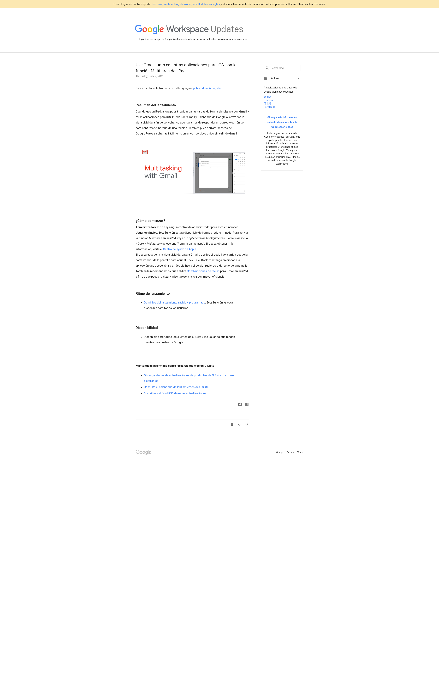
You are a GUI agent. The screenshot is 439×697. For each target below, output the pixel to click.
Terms (300, 452)
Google (280, 452)
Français (268, 100)
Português (269, 106)
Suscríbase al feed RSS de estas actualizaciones (175, 393)
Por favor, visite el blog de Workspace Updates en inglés (186, 4)
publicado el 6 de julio (207, 88)
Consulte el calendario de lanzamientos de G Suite (176, 387)
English (267, 96)
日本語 (267, 103)
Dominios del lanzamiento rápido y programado (174, 302)
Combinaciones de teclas (203, 271)
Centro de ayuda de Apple (179, 249)
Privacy (290, 452)
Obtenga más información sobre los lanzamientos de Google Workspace (282, 122)
